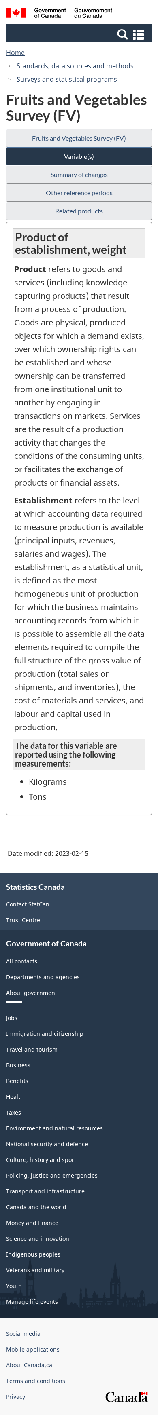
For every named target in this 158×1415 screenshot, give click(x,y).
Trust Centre (23, 920)
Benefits (17, 1081)
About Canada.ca (29, 1365)
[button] (80, 34)
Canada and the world (36, 1207)
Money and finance (32, 1223)
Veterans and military (35, 1270)
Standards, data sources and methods (75, 65)
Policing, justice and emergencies (52, 1175)
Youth (14, 1286)
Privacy (15, 1396)
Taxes (13, 1112)
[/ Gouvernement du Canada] (59, 14)
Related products (79, 211)
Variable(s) (79, 156)
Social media (23, 1333)
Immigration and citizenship (44, 1033)
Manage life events (32, 1301)
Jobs (11, 1018)
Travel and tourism (32, 1049)
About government (31, 993)
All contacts (21, 961)
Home (15, 52)
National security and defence (47, 1144)
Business (18, 1065)
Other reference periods (79, 192)
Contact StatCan (27, 904)
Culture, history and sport (41, 1160)
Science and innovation (37, 1238)
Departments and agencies (43, 977)
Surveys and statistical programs (67, 79)
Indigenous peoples (33, 1254)
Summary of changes (79, 174)
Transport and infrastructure (45, 1191)
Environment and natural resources (54, 1128)
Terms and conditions (35, 1381)
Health (15, 1096)
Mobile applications (33, 1349)
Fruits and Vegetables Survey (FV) (79, 138)
